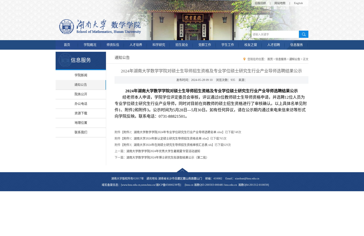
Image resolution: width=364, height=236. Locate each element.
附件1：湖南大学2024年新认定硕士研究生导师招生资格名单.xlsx (165, 138)
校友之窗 (250, 44)
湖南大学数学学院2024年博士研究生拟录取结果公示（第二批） (167, 157)
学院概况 (90, 44)
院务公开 (81, 94)
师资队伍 (113, 44)
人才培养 (136, 44)
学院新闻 (81, 75)
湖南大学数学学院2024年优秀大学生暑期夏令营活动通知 (163, 151)
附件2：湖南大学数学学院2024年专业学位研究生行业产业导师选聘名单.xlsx (172, 132)
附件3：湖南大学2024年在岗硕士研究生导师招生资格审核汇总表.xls (167, 144)
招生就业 (181, 44)
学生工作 (227, 44)
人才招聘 (273, 44)
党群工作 (204, 44)
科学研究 (159, 44)
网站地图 (279, 3)
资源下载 (81, 113)
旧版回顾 (260, 3)
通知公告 (80, 84)
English (298, 3)
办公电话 (81, 103)
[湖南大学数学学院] (117, 33)
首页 (67, 44)
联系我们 (81, 132)
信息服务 (296, 44)
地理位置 (81, 122)
